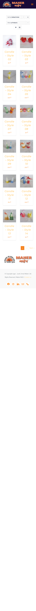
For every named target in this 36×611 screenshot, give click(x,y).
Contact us (27, 277)
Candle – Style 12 (26, 195)
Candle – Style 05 (26, 90)
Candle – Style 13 (9, 230)
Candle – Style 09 (9, 160)
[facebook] (8, 284)
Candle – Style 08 (26, 125)
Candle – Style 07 (9, 125)
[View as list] (20, 27)
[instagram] (13, 284)
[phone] (28, 284)
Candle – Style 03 (26, 55)
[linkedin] (18, 284)
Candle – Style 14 (26, 230)
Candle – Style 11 (9, 195)
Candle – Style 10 (26, 160)
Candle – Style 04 (9, 90)
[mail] (23, 284)
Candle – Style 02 (9, 55)
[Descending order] (28, 17)
